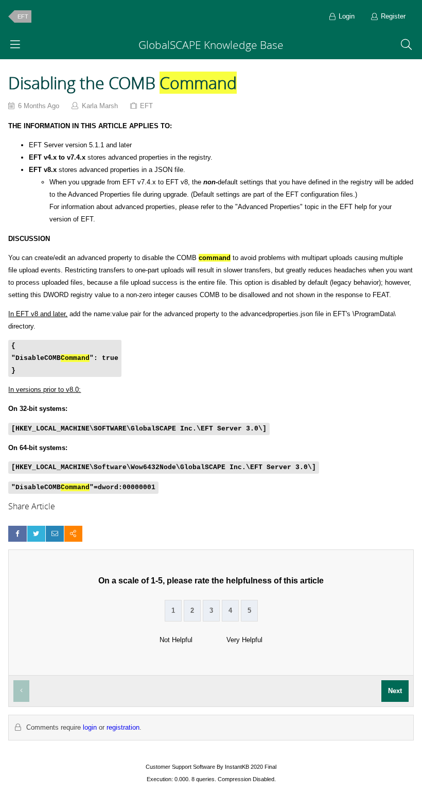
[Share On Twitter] (36, 534)
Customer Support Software (180, 767)
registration (123, 727)
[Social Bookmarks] (73, 534)
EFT (22, 16)
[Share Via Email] (55, 534)
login (90, 727)
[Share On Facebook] (17, 534)
